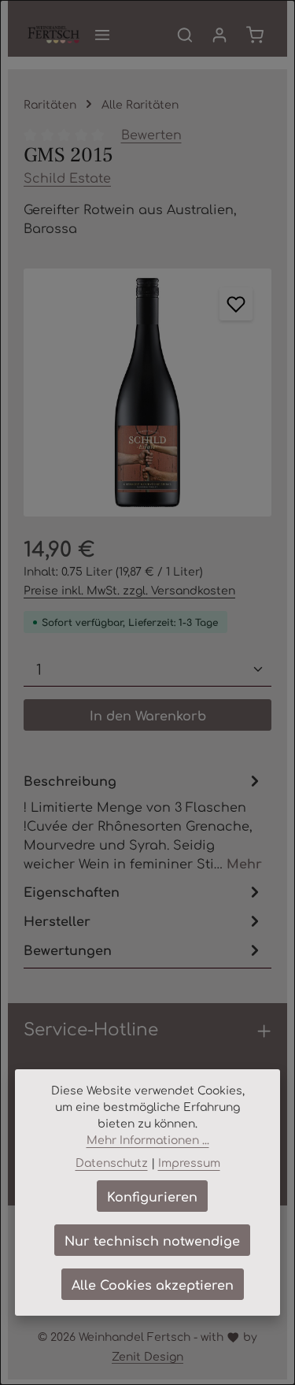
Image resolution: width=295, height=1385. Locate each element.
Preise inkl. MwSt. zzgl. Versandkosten (129, 590)
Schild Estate (67, 177)
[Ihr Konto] (219, 34)
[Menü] (102, 34)
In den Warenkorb (148, 715)
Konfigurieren (152, 1196)
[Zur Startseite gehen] (53, 35)
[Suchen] (185, 34)
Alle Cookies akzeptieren (153, 1284)
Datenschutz (112, 1162)
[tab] (144, 820)
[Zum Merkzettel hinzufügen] (236, 303)
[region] (147, 392)
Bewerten (151, 134)
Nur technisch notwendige (152, 1240)
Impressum (189, 1162)
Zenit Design (147, 1356)
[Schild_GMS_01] (147, 392)
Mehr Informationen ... (148, 1139)
